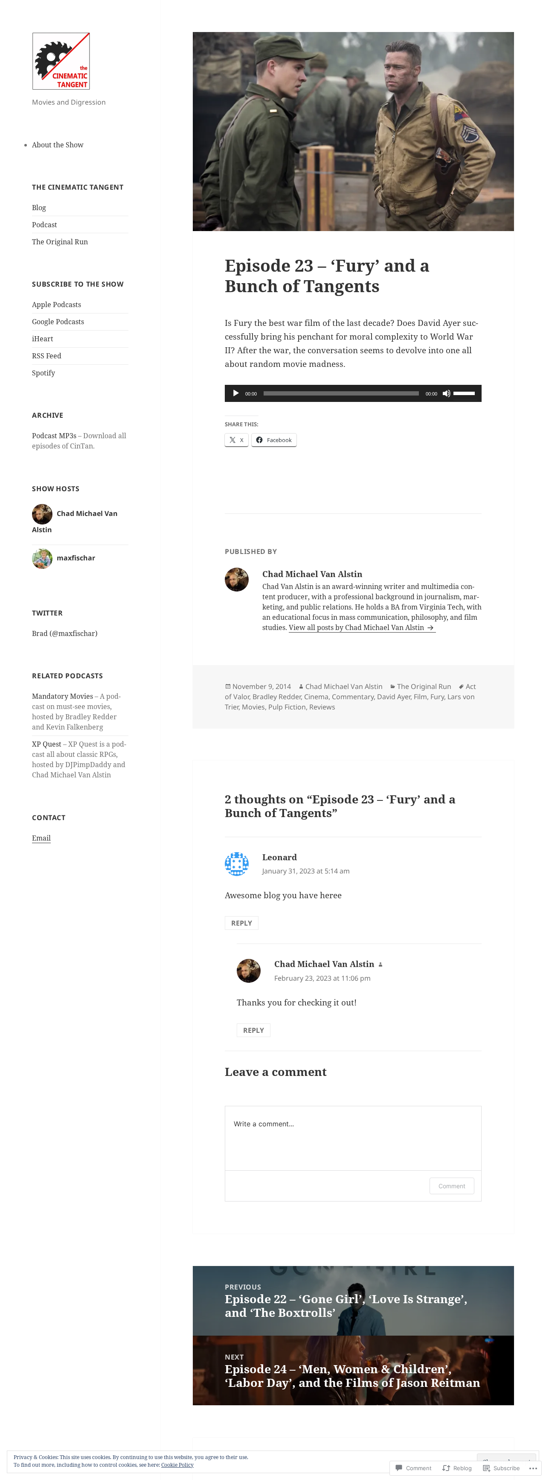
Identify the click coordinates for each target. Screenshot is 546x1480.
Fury (437, 696)
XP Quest (46, 744)
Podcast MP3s (54, 435)
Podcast (44, 224)
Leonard (279, 857)
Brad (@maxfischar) (65, 633)
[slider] (465, 392)
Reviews (322, 707)
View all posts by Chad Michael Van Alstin (357, 627)
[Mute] (446, 393)
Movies (253, 707)
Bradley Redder (277, 696)
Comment (452, 1186)
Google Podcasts (58, 321)
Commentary (353, 696)
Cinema (316, 696)
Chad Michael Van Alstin (344, 686)
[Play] (236, 393)
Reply (241, 923)
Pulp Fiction (287, 707)
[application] (353, 393)
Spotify (43, 373)
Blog (39, 207)
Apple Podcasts (56, 304)
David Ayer (393, 696)
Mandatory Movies (62, 696)
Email (41, 838)
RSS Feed (46, 355)
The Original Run (60, 241)
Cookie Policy (177, 1464)
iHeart (42, 338)
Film (420, 696)
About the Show (58, 144)
